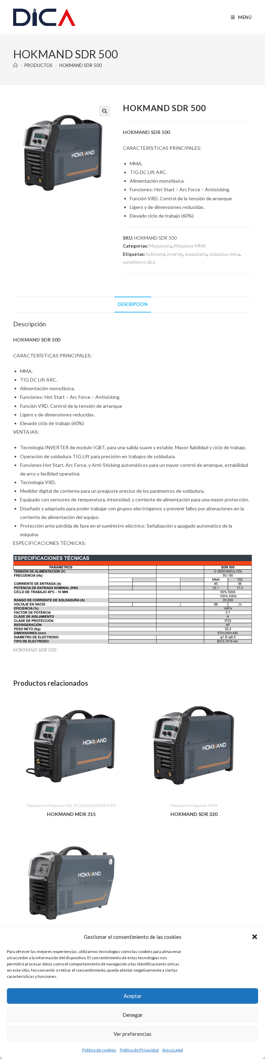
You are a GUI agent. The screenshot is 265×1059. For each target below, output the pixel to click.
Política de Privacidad (139, 1049)
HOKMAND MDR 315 (71, 814)
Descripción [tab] (133, 304)
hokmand (155, 254)
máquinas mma (224, 254)
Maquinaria (160, 246)
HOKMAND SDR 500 (80, 65)
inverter (175, 254)
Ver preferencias (132, 1034)
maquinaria (196, 254)
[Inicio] (15, 65)
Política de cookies (99, 1049)
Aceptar (133, 996)
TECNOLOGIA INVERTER (94, 805)
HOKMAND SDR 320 (193, 814)
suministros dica (139, 262)
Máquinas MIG (59, 805)
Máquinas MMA (190, 246)
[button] (254, 936)
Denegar (132, 1015)
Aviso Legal (172, 1049)
